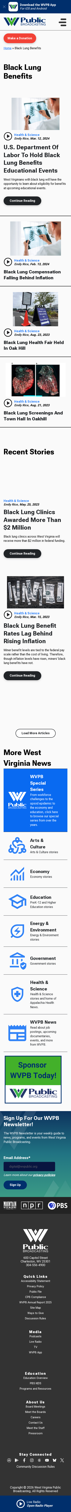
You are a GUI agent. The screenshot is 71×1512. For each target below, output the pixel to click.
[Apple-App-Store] (9, 1460)
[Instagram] (32, 1460)
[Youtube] (47, 1460)
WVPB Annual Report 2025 (35, 1302)
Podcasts (35, 1336)
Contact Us (36, 1422)
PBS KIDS (35, 1383)
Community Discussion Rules (35, 1466)
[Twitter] (62, 1460)
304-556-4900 (35, 1265)
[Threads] (39, 1460)
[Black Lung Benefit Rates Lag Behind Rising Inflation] (36, 592)
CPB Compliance (35, 1297)
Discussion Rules (35, 1318)
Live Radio (35, 1341)
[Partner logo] (10, 1205)
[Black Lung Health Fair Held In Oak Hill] (36, 309)
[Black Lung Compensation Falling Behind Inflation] (36, 238)
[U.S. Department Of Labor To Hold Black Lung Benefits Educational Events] (36, 114)
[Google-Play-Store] (17, 1460)
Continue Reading (22, 201)
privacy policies (44, 1175)
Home (8, 48)
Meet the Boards (35, 1412)
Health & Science (27, 135)
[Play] (8, 136)
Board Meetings (35, 1406)
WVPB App (35, 1352)
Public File (36, 1291)
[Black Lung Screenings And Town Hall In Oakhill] (36, 380)
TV (35, 1347)
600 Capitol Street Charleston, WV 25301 (35, 1259)
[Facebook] (24, 1460)
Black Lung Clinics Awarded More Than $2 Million (32, 519)
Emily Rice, (22, 138)
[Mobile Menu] (62, 22)
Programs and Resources (35, 1388)
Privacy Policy (35, 1286)
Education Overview (35, 1378)
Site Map (35, 1307)
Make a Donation (20, 38)
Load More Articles (36, 733)
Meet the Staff (35, 1428)
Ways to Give (35, 1313)
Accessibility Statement (35, 1281)
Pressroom (36, 1433)
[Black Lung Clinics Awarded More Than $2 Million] (36, 481)
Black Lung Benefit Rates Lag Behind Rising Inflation (30, 633)
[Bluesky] (54, 1460)
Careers (36, 1417)
